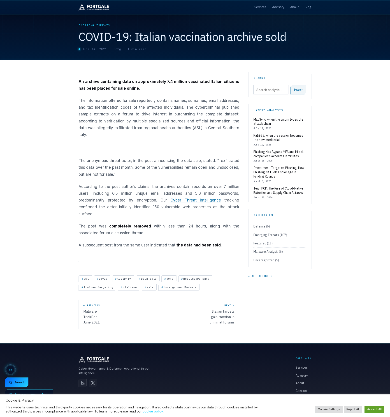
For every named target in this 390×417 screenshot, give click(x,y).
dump (170, 278)
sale (150, 287)
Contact (301, 391)
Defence (259, 226)
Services (260, 7)
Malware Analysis (265, 252)
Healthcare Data (196, 278)
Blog (308, 7)
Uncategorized (263, 260)
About (294, 7)
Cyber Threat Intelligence (195, 200)
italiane (130, 287)
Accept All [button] (374, 409)
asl (86, 278)
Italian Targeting (98, 287)
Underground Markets (180, 287)
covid (103, 278)
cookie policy (153, 411)
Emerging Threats (94, 25)
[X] (93, 383)
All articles (260, 276)
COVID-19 (124, 278)
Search (298, 89)
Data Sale (149, 278)
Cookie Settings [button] (329, 409)
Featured (259, 243)
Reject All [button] (353, 409)
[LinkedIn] (83, 383)
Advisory (278, 7)
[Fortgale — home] (94, 7)
